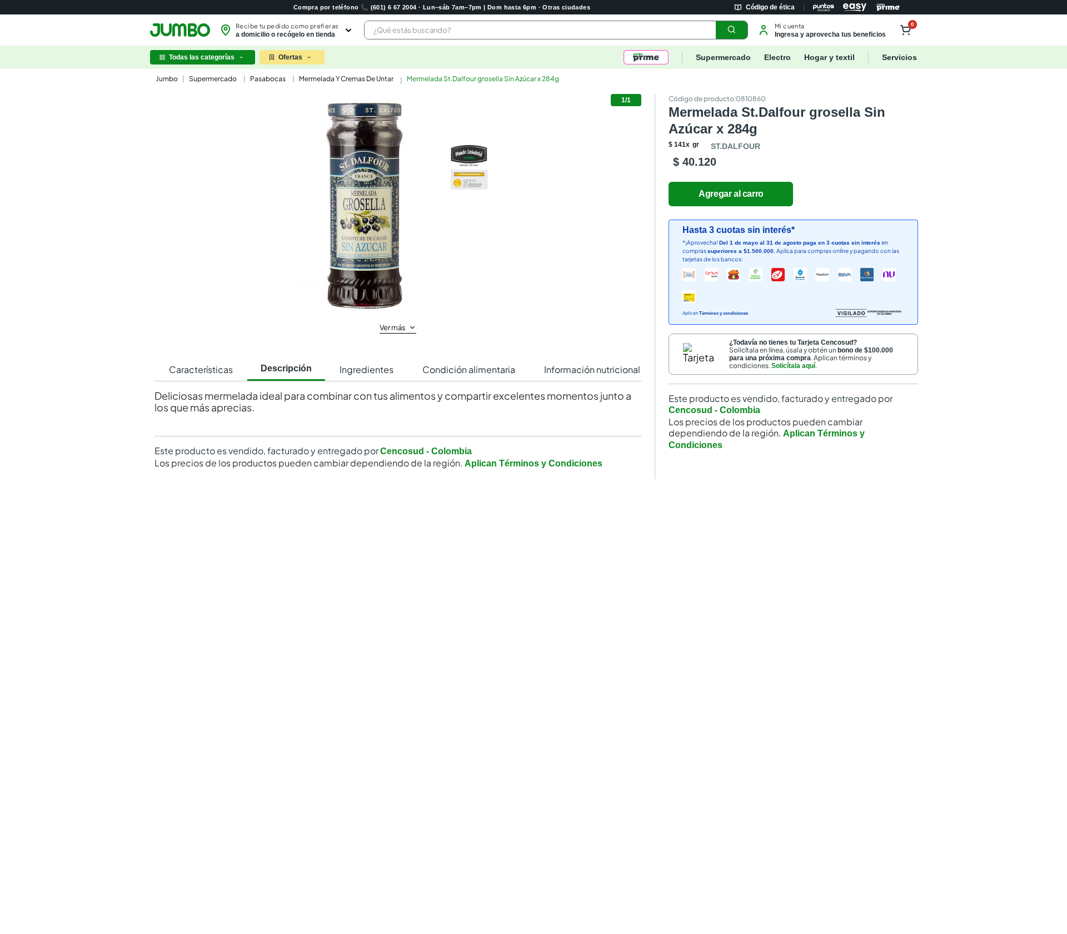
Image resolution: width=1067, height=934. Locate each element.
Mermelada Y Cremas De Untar (346, 78)
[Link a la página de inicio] (166, 79)
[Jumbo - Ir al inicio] (180, 30)
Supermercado (213, 78)
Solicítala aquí (793, 366)
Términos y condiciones (723, 313)
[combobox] (556, 30)
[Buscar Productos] (731, 30)
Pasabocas (268, 78)
